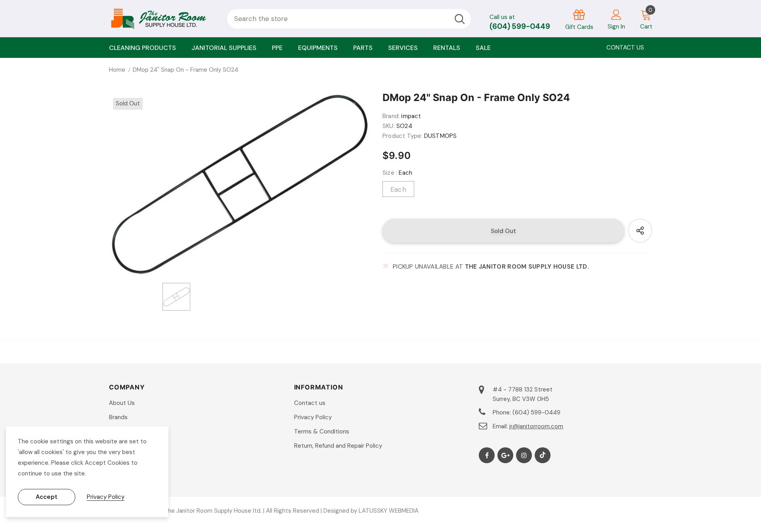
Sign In (616, 27)
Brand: (391, 116)
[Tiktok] (543, 455)
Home (117, 70)
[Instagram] (524, 455)
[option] (240, 184)
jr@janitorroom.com (536, 426)
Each (398, 189)
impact (411, 116)
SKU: (388, 126)
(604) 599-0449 (519, 26)
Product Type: (402, 136)
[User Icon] (616, 14)
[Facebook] (487, 455)
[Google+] (505, 455)
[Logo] (162, 18)
